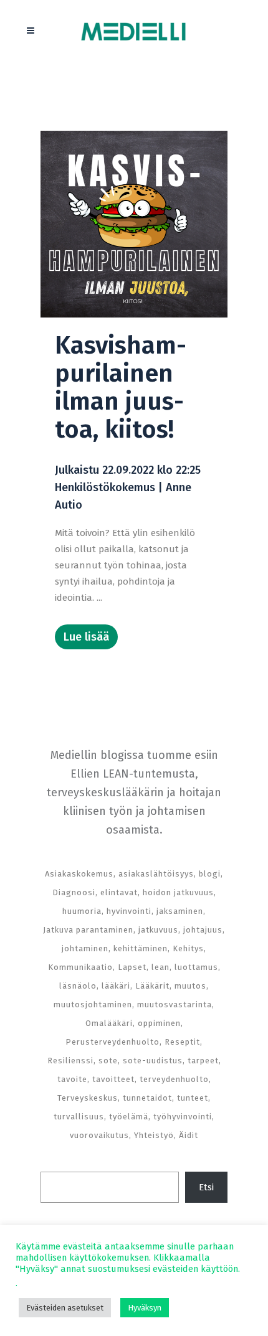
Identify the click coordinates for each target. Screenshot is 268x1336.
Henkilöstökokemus (105, 487)
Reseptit (182, 1042)
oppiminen (159, 1023)
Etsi (206, 1187)
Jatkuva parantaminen (88, 929)
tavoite (72, 1079)
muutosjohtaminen (93, 1004)
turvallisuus (79, 1116)
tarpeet (203, 1060)
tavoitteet (113, 1079)
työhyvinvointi (182, 1116)
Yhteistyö (154, 1135)
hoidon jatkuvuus (178, 892)
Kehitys (188, 948)
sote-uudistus (153, 1060)
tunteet (192, 1098)
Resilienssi (70, 1060)
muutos (190, 985)
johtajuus (203, 929)
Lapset (132, 967)
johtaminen (85, 948)
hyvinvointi (129, 911)
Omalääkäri (109, 1023)
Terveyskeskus (87, 1098)
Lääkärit (152, 985)
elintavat (119, 892)
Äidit (188, 1135)
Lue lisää (86, 637)
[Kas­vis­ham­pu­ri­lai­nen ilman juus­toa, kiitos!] (134, 224)
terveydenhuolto (174, 1079)
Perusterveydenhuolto (112, 1042)
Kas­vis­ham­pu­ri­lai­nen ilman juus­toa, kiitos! (120, 388)
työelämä (128, 1116)
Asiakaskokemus (79, 873)
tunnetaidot (147, 1098)
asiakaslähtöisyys (156, 873)
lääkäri (116, 985)
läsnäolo (78, 985)
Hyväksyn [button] (144, 1307)
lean (160, 967)
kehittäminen (140, 948)
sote (108, 1060)
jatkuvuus (158, 929)
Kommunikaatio (80, 967)
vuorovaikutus (99, 1135)
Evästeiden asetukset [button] (64, 1307)
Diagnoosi (73, 892)
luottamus (196, 967)
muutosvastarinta (174, 1004)
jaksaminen (179, 911)
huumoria (82, 911)
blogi (210, 873)
